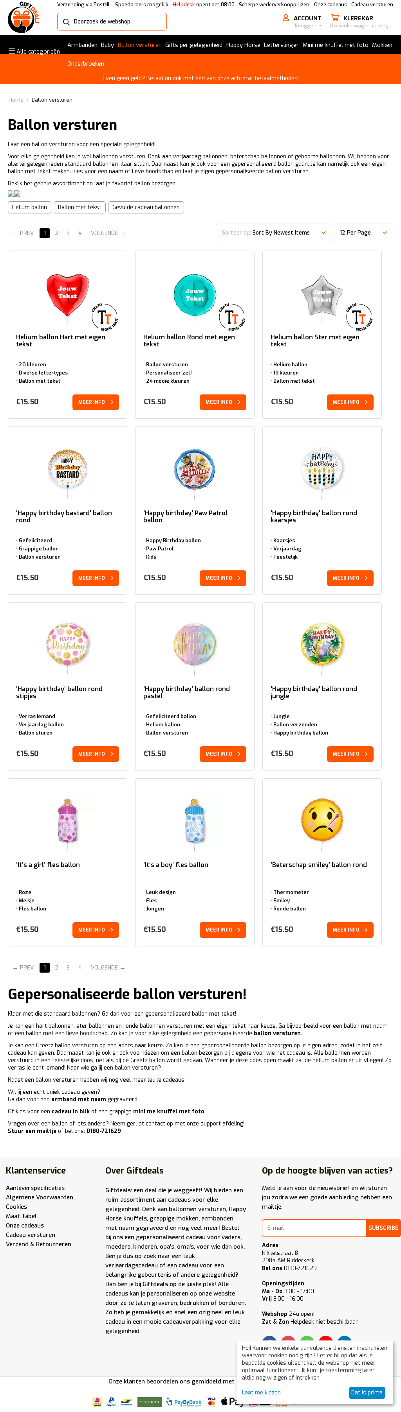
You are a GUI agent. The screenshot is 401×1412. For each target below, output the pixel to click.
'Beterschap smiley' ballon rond (319, 865)
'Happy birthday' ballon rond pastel (186, 693)
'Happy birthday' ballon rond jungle (314, 693)
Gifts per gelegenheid (193, 45)
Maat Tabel (21, 1216)
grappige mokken (174, 1218)
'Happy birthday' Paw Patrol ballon (185, 517)
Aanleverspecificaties (35, 1188)
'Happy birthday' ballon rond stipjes (59, 693)
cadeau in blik (71, 1111)
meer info (91, 402)
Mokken (382, 45)
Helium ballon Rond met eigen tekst (189, 341)
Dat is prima (367, 1392)
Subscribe (383, 1228)
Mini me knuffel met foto (335, 45)
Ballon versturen (140, 45)
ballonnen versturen (197, 1209)
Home (16, 100)
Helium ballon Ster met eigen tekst (315, 341)
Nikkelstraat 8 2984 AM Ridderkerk (288, 1257)
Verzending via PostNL (84, 4)
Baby (107, 45)
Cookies (16, 1207)
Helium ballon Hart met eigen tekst (60, 341)
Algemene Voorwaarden (39, 1197)
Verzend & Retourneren (38, 1244)
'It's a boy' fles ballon (175, 865)
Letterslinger (281, 45)
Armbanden (82, 45)
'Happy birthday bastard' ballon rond (64, 517)
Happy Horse (243, 45)
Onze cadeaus (330, 4)
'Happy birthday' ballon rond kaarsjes (314, 517)
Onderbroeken (85, 64)
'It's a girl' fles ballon (48, 865)
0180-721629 (289, 1268)
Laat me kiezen (261, 1392)
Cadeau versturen (372, 4)
